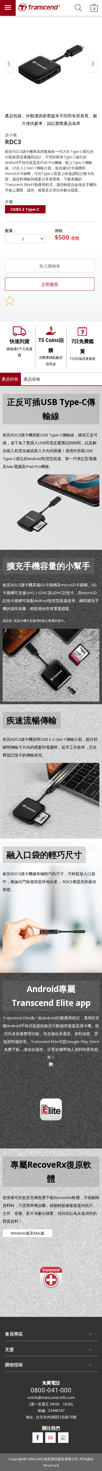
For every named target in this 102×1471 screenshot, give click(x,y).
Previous (9, 64)
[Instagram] (63, 1437)
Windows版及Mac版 (27, 1233)
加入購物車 (49, 266)
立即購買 (49, 284)
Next (93, 64)
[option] (51, 64)
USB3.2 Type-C (25, 209)
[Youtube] (50, 1437)
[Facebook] (37, 1437)
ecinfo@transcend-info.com (51, 1397)
